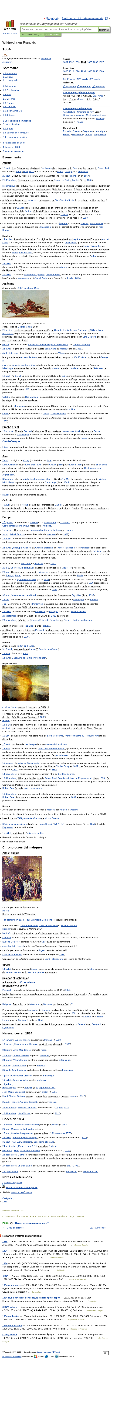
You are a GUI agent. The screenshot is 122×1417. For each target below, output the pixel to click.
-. (13, 1183)
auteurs (80, 1216)
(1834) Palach (9, 1334)
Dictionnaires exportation (11, 1356)
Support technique (44, 1352)
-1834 (5, 1276)
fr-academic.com (10, 33)
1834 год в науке (11, 1285)
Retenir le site (53, 18)
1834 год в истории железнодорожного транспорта (31, 1297)
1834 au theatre (98, 1227)
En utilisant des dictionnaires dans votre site (82, 18)
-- (48, 344)
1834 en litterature (12, 1325)
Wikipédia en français (66, 1216)
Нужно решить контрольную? (32, 1223)
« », (27, 919)
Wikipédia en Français (31, 35)
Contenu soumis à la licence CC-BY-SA (19, 1216)
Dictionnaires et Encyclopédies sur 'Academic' (49, 23)
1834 (52, 1216)
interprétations (52, 35)
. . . (10, 707)
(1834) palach (9, 1307)
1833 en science (15, 1227)
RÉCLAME (56, 1352)
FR (106, 18)
